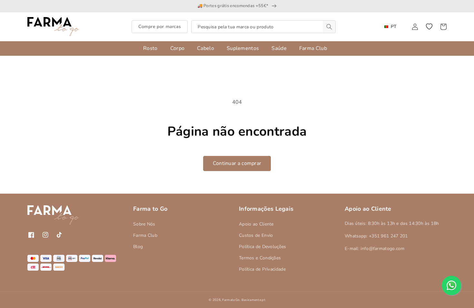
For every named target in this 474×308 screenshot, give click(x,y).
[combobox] (263, 26)
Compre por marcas (159, 27)
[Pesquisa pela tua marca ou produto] (329, 26)
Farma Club (145, 235)
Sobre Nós (144, 224)
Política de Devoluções (262, 247)
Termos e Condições (260, 258)
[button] (429, 27)
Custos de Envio (256, 235)
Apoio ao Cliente (256, 224)
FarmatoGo (231, 300)
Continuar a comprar (237, 163)
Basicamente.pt (253, 300)
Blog (138, 247)
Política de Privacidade (262, 269)
